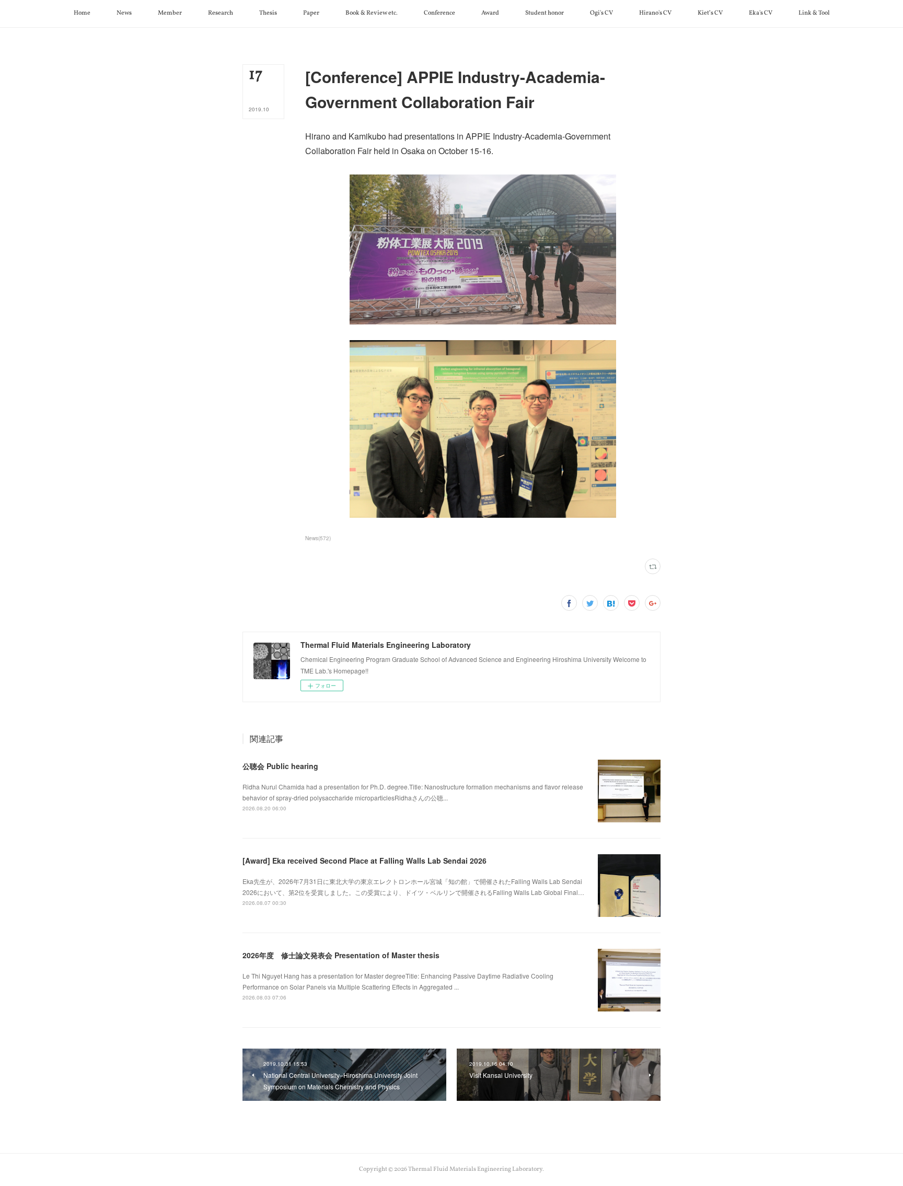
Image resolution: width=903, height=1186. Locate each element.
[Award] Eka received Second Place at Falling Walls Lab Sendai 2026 (364, 860)
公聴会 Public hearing (280, 766)
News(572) (318, 538)
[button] (82, 13)
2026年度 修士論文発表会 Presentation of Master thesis (340, 955)
